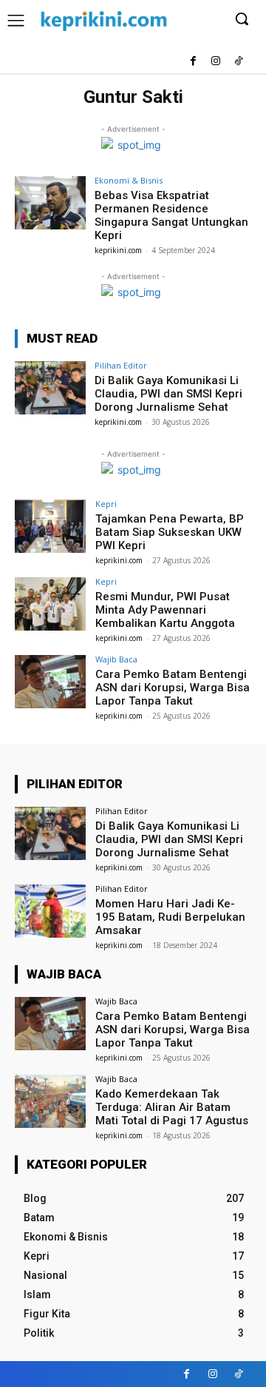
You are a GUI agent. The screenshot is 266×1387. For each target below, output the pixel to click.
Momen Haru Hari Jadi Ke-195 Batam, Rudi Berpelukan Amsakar (170, 917)
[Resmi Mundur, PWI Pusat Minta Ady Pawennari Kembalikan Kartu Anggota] (50, 604)
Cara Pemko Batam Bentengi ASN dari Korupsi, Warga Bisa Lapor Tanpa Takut (172, 688)
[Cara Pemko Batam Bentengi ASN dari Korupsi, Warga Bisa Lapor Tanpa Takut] (50, 681)
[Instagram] (215, 61)
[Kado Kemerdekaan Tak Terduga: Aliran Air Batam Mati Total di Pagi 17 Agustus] (50, 1101)
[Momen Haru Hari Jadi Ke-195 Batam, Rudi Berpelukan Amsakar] (50, 911)
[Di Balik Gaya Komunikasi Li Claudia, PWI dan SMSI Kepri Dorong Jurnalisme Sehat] (50, 387)
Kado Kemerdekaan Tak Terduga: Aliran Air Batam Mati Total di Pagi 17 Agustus (171, 1107)
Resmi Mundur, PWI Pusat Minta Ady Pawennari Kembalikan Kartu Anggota (165, 610)
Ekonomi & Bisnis (129, 180)
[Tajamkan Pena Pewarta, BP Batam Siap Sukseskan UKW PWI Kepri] (50, 526)
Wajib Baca (116, 659)
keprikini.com (118, 250)
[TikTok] (238, 61)
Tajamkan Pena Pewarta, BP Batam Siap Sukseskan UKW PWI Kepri (169, 532)
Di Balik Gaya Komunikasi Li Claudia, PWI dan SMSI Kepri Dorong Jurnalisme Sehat (168, 394)
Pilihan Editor (121, 365)
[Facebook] (193, 61)
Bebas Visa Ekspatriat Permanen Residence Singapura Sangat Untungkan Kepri (171, 215)
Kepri (106, 504)
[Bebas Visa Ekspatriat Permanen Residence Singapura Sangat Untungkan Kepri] (50, 202)
